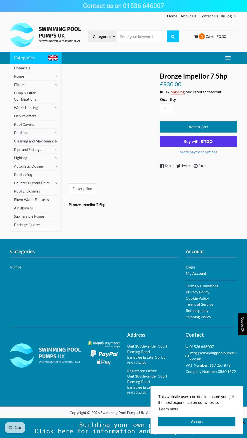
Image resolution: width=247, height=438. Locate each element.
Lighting (20, 158)
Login (190, 267)
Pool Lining (23, 174)
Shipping (178, 92)
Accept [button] (197, 421)
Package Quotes (27, 225)
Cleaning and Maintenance (35, 141)
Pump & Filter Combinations (25, 96)
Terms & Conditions (202, 285)
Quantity (168, 99)
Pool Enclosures (27, 191)
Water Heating (26, 107)
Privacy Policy (197, 292)
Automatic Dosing (28, 166)
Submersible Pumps (29, 216)
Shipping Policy (198, 316)
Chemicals (22, 68)
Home (172, 16)
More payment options (198, 151)
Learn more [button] (168, 409)
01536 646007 (201, 346)
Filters (19, 84)
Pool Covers (24, 124)
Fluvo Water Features (31, 199)
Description (82, 188)
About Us (188, 16)
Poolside (21, 132)
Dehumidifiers (25, 116)
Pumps (19, 76)
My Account (196, 273)
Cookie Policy (197, 298)
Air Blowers (23, 208)
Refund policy (197, 310)
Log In (230, 16)
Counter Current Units (32, 183)
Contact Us (208, 16)
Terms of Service (199, 304)
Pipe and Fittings (27, 149)
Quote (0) (243, 324)
